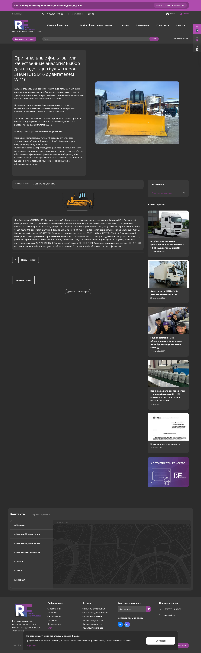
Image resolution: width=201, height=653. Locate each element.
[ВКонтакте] (89, 14)
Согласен (161, 640)
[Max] (93, 14)
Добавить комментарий (78, 291)
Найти (154, 39)
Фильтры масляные (92, 616)
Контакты (52, 620)
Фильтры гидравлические (95, 612)
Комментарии (23, 280)
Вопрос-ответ (54, 624)
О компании (54, 608)
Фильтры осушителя (92, 620)
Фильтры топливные (92, 627)
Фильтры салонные (92, 624)
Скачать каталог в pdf (24, 39)
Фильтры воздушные (93, 608)
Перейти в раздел (40, 514)
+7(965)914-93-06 (54, 13)
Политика (52, 612)
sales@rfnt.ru (170, 615)
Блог (49, 627)
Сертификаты (54, 616)
